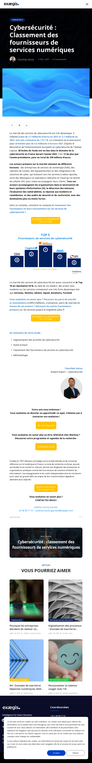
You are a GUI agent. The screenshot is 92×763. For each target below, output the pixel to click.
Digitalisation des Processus (61, 620)
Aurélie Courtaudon (70, 693)
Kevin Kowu (28, 693)
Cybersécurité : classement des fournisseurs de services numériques (46, 544)
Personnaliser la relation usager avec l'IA (62, 687)
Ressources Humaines (19, 680)
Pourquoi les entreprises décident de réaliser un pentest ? (24, 627)
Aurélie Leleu (67, 633)
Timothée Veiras (25, 59)
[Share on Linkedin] (26, 125)
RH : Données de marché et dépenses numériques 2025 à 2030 (26, 687)
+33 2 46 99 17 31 (58, 716)
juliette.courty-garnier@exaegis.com (54, 510)
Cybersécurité (17, 20)
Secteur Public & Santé (59, 680)
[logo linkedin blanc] (3, 720)
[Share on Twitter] (19, 125)
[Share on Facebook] (12, 125)
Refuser (76, 753)
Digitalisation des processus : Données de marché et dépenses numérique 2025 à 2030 (64, 627)
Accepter (56, 753)
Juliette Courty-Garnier (32, 633)
